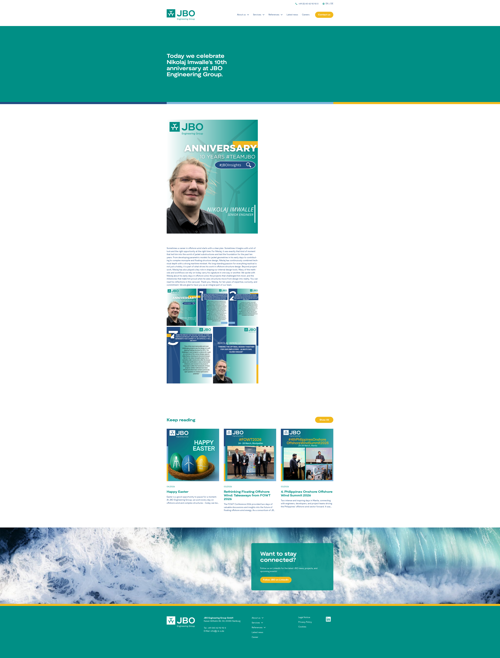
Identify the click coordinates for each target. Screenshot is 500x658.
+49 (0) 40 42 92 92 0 (308, 3)
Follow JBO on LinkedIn (276, 579)
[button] (268, 617)
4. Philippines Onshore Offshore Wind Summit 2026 (307, 493)
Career (255, 637)
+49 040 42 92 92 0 (217, 628)
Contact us (324, 14)
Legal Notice (304, 617)
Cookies (302, 627)
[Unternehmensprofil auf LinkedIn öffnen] (328, 619)
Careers (306, 14)
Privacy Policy (305, 622)
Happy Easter (177, 491)
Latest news (292, 14)
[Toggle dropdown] (248, 15)
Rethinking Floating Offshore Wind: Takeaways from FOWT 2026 (247, 495)
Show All (324, 420)
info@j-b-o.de (217, 631)
